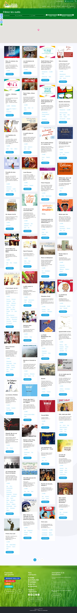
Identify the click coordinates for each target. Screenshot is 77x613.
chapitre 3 (62, 76)
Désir (66, 344)
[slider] (46, 15)
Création (43, 391)
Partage (61, 472)
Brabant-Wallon (12, 578)
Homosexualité (62, 306)
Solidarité (31, 185)
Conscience (8, 188)
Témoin (65, 116)
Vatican (15, 148)
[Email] (1, 20)
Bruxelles (10, 581)
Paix (7, 448)
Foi (32, 107)
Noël (7, 313)
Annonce (8, 299)
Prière (64, 154)
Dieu (60, 78)
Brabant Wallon (13, 544)
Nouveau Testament (10, 315)
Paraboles (8, 225)
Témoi (30, 532)
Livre (65, 431)
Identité (7, 190)
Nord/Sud (44, 311)
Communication (9, 488)
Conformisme (62, 267)
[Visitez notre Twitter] (31, 595)
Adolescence (8, 186)
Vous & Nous (64, 6)
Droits (49, 353)
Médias (7, 500)
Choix (11, 486)
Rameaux (8, 319)
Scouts (47, 498)
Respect (61, 271)
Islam (7, 498)
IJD (20, 591)
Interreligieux (47, 270)
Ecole (43, 232)
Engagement (8, 494)
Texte (43, 73)
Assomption (8, 301)
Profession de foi (14, 317)
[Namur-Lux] (10, 7)
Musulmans (62, 390)
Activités (53, 6)
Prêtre (7, 317)
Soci (43, 355)
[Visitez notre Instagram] (36, 595)
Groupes (72, 6)
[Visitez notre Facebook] (29, 595)
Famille (14, 188)
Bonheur (61, 344)
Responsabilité (9, 506)
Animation (62, 468)
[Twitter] (1, 17)
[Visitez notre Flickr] (39, 595)
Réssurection (14, 319)
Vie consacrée (62, 118)
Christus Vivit (44, 76)
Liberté (11, 498)
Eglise (64, 114)
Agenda (33, 582)
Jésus (25, 109)
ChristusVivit (67, 76)
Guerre (13, 546)
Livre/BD (8, 70)
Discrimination (62, 228)
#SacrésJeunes (63, 74)
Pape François (48, 195)
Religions (13, 504)
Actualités (34, 580)
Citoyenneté (62, 265)
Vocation (68, 118)
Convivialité (65, 512)
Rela (12, 190)
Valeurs (7, 371)
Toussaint (14, 321)
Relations (48, 157)
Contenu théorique (45, 114)
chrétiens (61, 388)
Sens (29, 148)
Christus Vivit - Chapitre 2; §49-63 (11, 109)
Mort (25, 148)
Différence (62, 269)
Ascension (14, 299)
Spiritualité (44, 234)
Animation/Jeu (44, 71)
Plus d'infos (9, 74)
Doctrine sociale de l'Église (29, 414)
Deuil (25, 146)
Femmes (12, 365)
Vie (42, 159)
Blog (48, 6)
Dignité (25, 300)
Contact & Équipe (33, 610)
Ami (60, 425)
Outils (58, 6)
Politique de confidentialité (43, 610)
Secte (15, 506)
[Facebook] (1, 15)
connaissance (44, 532)
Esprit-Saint (13, 309)
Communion (13, 305)
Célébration (13, 303)
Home (32, 578)
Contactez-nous (35, 599)
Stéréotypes (49, 311)
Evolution (49, 391)
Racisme (68, 228)
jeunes (64, 78)
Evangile (15, 262)
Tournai (9, 586)
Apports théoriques (63, 427)
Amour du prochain (63, 112)
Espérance (30, 146)
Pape (12, 148)
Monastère (13, 500)
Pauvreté (13, 367)
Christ (29, 107)
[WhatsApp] (1, 24)
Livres (61, 116)
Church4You (10, 591)
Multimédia (14, 105)
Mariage (8, 367)
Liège (68, 114)
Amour (43, 157)
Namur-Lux (38, 609)
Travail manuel (62, 474)
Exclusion (44, 309)
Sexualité (65, 308)
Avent (14, 301)
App (68, 425)
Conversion (67, 152)
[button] (38, 30)
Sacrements (8, 321)
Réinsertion (32, 373)
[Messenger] (1, 22)
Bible (25, 107)
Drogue (61, 429)
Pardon (66, 346)
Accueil (44, 6)
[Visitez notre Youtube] (34, 595)
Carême (61, 152)
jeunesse (47, 496)
